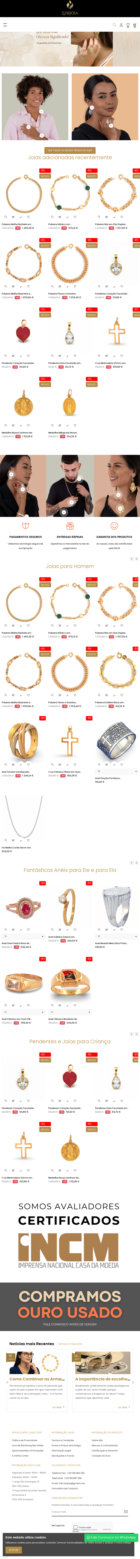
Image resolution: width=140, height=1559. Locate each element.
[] (13, 171)
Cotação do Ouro (101, 1410)
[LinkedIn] (125, 1507)
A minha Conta (20, 1410)
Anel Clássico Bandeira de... (63, 973)
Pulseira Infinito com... (60, 178)
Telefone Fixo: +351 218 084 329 (68, 1427)
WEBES (86, 1508)
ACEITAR (13, 1550)
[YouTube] (107, 1507)
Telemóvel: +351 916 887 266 (67, 1432)
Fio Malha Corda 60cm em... (17, 802)
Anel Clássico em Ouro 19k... (17, 973)
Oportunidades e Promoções (28, 1405)
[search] (5, 171)
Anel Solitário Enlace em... (62, 891)
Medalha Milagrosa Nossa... (63, 387)
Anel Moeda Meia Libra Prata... (111, 897)
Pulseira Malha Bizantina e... (17, 248)
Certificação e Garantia (105, 1405)
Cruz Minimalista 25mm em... (111, 317)
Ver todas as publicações (70, 1298)
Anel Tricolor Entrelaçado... (16, 726)
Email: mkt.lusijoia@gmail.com (68, 1437)
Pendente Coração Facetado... (112, 248)
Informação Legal (61, 1405)
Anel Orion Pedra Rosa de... (16, 897)
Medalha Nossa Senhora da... (18, 387)
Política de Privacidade (24, 1394)
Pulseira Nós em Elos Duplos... (111, 178)
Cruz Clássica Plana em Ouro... (65, 726)
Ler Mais (57, 1361)
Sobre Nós (97, 1394)
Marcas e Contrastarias (105, 1400)
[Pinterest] (113, 1507)
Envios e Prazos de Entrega (66, 1400)
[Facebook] (101, 1507)
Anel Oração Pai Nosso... (108, 732)
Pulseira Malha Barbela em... (17, 178)
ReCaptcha (58, 1480)
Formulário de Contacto (65, 1443)
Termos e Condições (63, 1394)
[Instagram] (119, 1507)
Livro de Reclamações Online (27, 1400)
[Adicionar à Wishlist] (28, 171)
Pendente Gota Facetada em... (65, 317)
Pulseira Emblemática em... (110, 657)
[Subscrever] (124, 1466)
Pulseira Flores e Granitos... (62, 248)
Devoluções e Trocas (63, 1410)
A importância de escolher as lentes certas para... (60, 1333)
